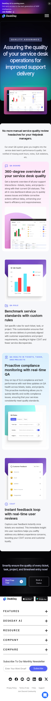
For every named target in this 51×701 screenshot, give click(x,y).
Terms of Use (24, 688)
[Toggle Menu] (47, 15)
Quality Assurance (25, 39)
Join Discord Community (27, 691)
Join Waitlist (7, 12)
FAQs (34, 688)
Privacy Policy (12, 688)
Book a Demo (39, 581)
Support (41, 688)
